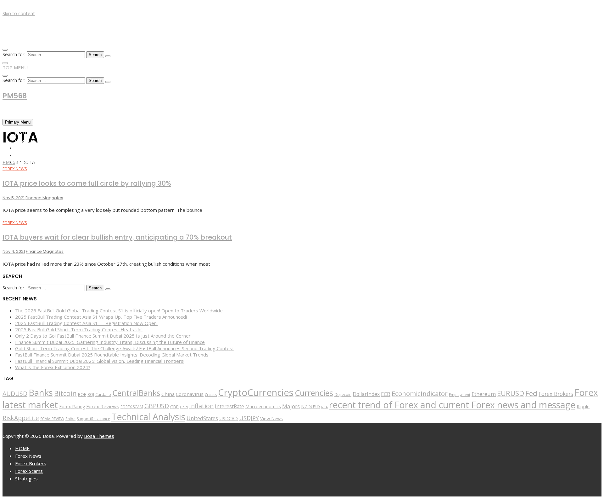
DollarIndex (366, 394)
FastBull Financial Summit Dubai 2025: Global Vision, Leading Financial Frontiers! (99, 361)
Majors (291, 406)
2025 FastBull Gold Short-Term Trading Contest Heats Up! (79, 329)
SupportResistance (93, 418)
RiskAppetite (21, 418)
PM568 (15, 96)
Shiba (70, 418)
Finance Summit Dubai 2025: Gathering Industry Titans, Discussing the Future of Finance (110, 342)
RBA (324, 406)
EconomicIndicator (420, 393)
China (168, 394)
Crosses (211, 394)
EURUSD (510, 393)
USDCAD (228, 418)
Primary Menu (18, 122)
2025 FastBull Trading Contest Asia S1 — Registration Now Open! (86, 323)
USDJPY (249, 418)
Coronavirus (190, 394)
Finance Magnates (44, 198)
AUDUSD (15, 394)
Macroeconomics (263, 406)
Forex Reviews (102, 406)
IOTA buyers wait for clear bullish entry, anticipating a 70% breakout (117, 237)
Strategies (28, 162)
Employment (459, 394)
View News (271, 418)
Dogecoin (342, 394)
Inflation (201, 406)
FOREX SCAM (131, 406)
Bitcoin (65, 393)
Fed (531, 393)
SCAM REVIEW (52, 418)
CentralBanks (136, 392)
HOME (22, 134)
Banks (41, 392)
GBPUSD (156, 406)
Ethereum (484, 393)
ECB (385, 393)
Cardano (103, 394)
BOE (82, 394)
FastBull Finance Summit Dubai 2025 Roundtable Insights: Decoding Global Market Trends (112, 354)
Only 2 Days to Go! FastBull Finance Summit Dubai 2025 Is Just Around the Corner (103, 336)
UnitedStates (202, 418)
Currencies (314, 392)
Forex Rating (72, 406)
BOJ (90, 394)
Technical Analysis (148, 417)
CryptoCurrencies (256, 392)
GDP (174, 406)
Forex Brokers (33, 148)
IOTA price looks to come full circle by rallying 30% (87, 183)
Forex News (29, 141)
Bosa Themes (99, 436)
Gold (184, 407)
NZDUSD (310, 406)
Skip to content (19, 13)
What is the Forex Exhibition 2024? (52, 367)
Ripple (583, 406)
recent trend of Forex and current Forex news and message (452, 405)
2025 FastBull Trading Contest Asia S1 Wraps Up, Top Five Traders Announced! (101, 317)
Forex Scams (30, 155)
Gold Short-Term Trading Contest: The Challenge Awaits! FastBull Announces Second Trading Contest (124, 348)
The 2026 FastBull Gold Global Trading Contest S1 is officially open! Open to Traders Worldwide (119, 310)
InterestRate (229, 406)
